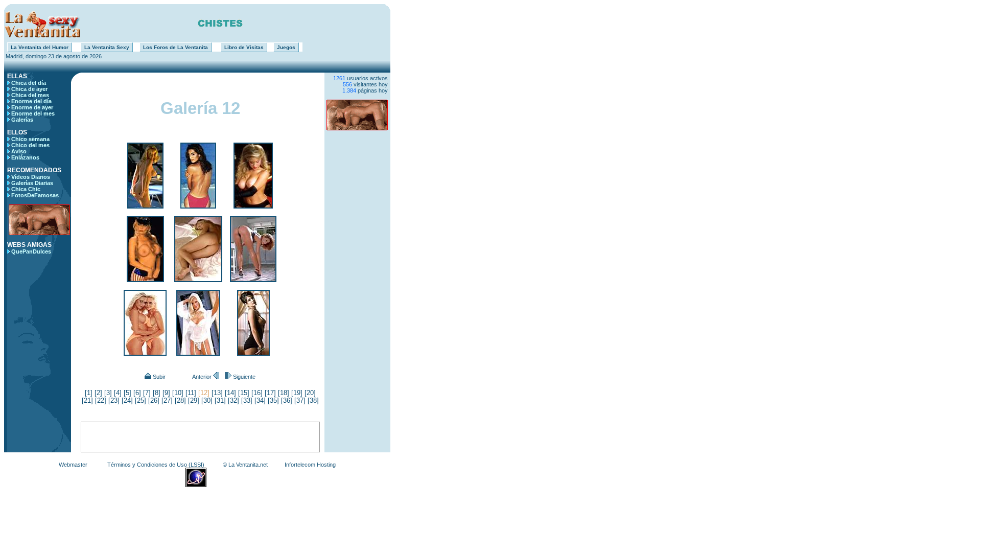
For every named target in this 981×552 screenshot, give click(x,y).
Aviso (19, 151)
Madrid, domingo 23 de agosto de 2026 (53, 56)
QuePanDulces (31, 251)
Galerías (22, 120)
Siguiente (243, 377)
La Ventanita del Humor (40, 47)
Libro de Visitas (244, 47)
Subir (158, 377)
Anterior (202, 377)
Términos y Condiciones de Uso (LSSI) (155, 465)
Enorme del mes (33, 113)
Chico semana (30, 139)
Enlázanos (25, 157)
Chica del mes (30, 95)
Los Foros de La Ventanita (175, 47)
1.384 (349, 90)
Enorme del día (31, 101)
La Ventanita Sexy (106, 47)
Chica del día (28, 83)
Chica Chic (25, 189)
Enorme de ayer (32, 107)
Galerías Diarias (32, 183)
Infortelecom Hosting (310, 465)
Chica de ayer (29, 89)
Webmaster (73, 465)
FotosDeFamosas (35, 195)
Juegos (286, 47)
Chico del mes (30, 145)
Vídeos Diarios (30, 177)
